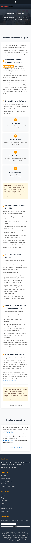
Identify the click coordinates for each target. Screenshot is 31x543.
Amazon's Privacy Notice (10, 381)
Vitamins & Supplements (8, 486)
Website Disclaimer (9, 433)
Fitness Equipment (6, 481)
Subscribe (15, 526)
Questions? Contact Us (15, 448)
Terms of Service (8, 441)
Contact (3, 503)
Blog (2, 498)
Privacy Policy (8, 437)
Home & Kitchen (5, 478)
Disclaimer (4, 506)
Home (3, 495)
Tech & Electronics (6, 476)
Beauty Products (6, 484)
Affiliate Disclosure (6, 509)
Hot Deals (4, 500)
